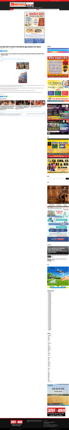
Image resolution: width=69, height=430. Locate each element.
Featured (49, 351)
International (49, 355)
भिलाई (48, 380)
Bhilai (48, 340)
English (30, 7)
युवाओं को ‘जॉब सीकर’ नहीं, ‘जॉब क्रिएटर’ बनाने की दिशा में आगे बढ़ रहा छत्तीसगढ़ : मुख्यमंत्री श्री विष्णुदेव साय (36, 9)
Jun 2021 (49, 326)
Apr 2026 (49, 296)
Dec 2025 (49, 298)
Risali (48, 366)
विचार (48, 382)
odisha (49, 361)
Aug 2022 (49, 319)
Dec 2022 (49, 317)
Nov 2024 (49, 305)
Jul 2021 (49, 326)
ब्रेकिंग (36, 7)
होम (28, 7)
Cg (48, 344)
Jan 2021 (49, 329)
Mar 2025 (49, 303)
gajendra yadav (50, 352)
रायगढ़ (48, 381)
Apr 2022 (49, 321)
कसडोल (49, 376)
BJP (48, 342)
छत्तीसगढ (49, 379)
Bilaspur (49, 342)
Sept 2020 (49, 331)
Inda (48, 353)
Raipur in (49, 364)
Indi (48, 354)
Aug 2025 (49, 300)
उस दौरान (49, 372)
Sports (49, 368)
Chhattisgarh (49, 345)
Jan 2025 (49, 304)
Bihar (48, 341)
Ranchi (49, 365)
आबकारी (49, 371)
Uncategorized (23, 9)
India (48, 355)
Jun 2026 (49, 295)
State (48, 368)
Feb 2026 (49, 297)
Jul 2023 (49, 313)
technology (49, 369)
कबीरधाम (49, 374)
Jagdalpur (49, 356)
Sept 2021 (49, 325)
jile (48, 357)
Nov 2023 (49, 311)
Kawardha (49, 358)
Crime (48, 347)
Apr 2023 (49, 315)
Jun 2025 (49, 301)
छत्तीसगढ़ (33, 7)
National (49, 360)
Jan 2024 (49, 310)
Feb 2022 (49, 322)
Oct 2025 (49, 299)
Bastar (49, 339)
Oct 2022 (49, 318)
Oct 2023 (49, 312)
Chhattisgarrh (50, 9)
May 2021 (49, 327)
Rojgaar (49, 367)
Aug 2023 (49, 313)
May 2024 (49, 308)
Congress (49, 346)
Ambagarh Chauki (50, 338)
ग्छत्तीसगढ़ (49, 377)
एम (48, 373)
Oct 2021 (49, 324)
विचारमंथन (49, 383)
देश (37, 7)
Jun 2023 (49, 314)
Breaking (49, 343)
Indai (48, 354)
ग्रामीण (48, 378)
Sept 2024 (50, 306)
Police (48, 362)
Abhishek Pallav (50, 337)
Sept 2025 (49, 300)
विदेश (39, 7)
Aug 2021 (49, 325)
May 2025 (49, 302)
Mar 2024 (49, 309)
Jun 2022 (49, 320)
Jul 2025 (49, 301)
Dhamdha (49, 348)
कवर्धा (48, 375)
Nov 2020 (49, 330)
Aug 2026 (49, 294)
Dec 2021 (49, 323)
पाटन (48, 380)
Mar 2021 (49, 328)
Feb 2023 (49, 316)
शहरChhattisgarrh (50, 384)
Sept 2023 (49, 312)
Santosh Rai (49, 367)
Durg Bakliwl (49, 349)
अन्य (41, 7)
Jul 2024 (49, 307)
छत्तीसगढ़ (12, 51)
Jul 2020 (49, 332)
